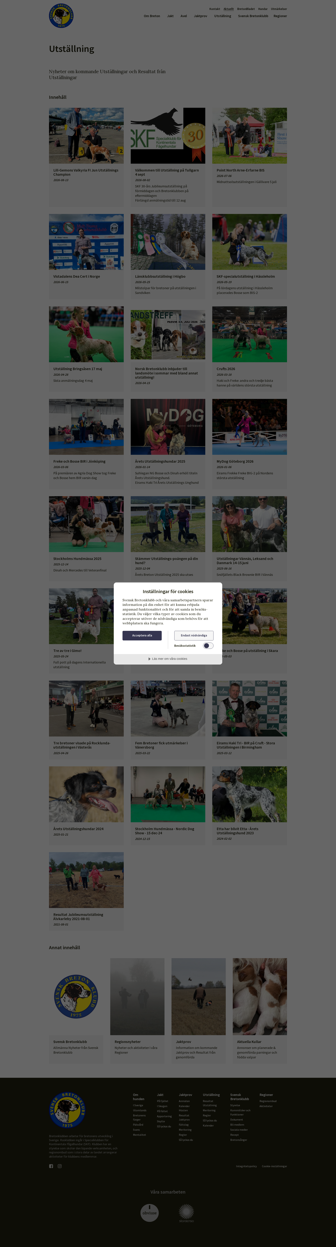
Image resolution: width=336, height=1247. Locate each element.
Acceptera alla (142, 635)
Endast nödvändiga (194, 635)
